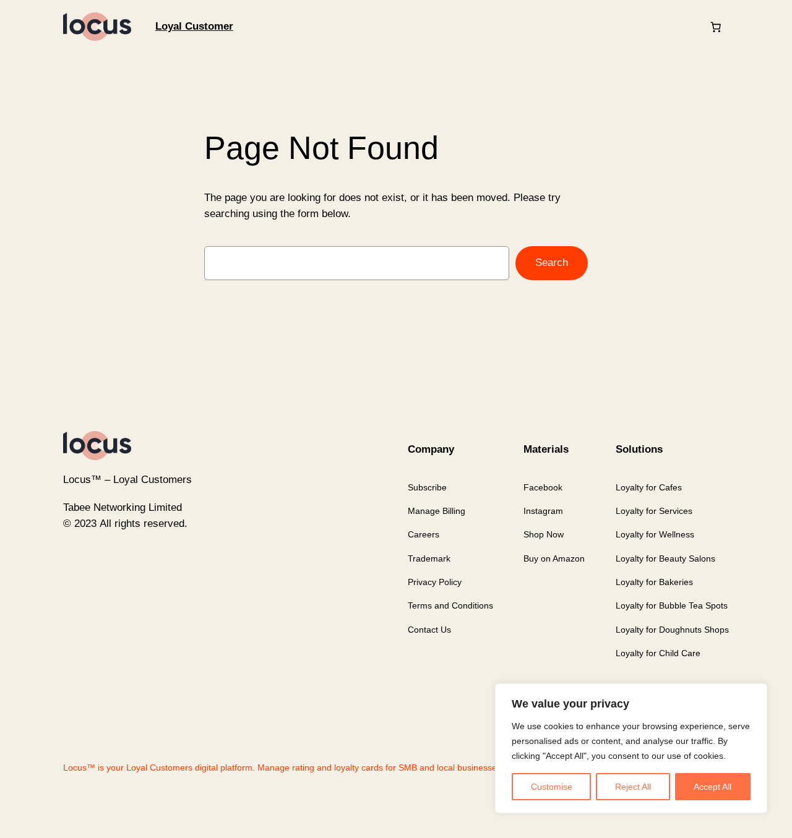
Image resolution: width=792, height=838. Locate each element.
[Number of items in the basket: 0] (716, 27)
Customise (551, 787)
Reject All (633, 787)
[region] (631, 748)
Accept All (712, 787)
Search (551, 262)
